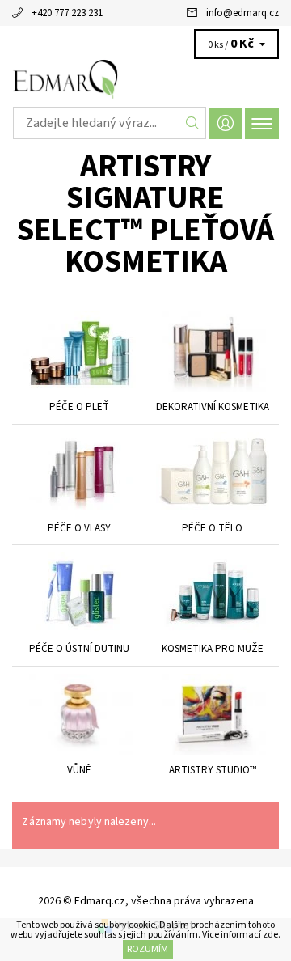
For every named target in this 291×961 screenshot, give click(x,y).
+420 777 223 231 (67, 13)
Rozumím (147, 949)
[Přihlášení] (225, 123)
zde (270, 935)
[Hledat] (192, 123)
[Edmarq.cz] (145, 79)
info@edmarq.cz (242, 13)
